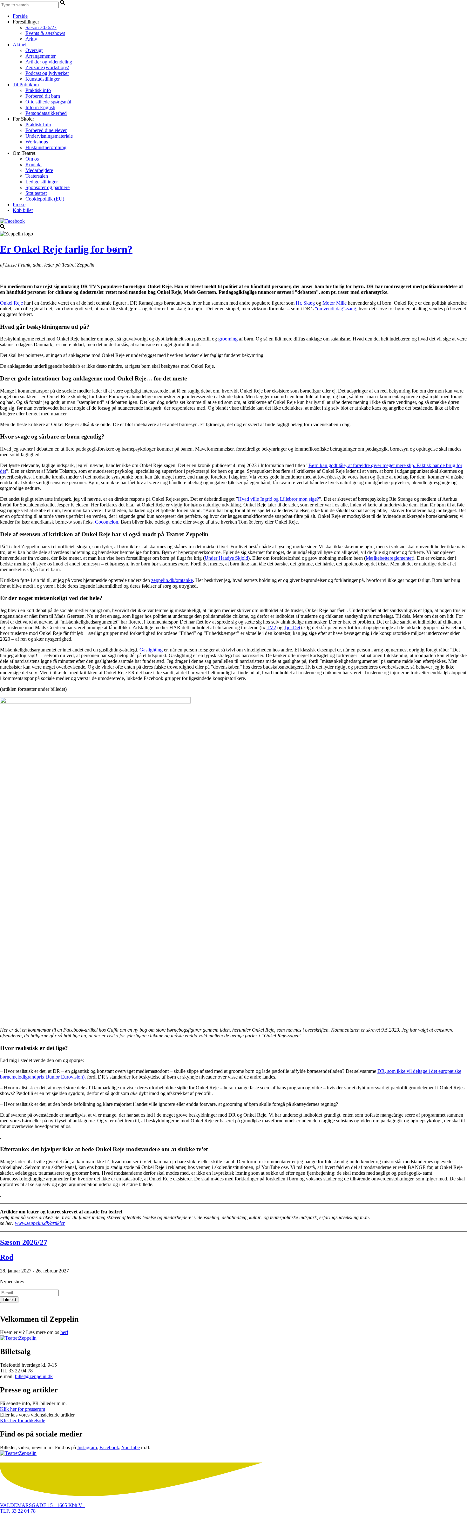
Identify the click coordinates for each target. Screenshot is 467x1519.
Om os (32, 159)
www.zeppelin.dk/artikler (40, 1223)
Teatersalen (36, 176)
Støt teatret (36, 193)
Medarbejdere (39, 170)
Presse (19, 204)
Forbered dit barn (42, 96)
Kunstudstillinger (42, 79)
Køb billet (23, 210)
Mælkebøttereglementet (389, 558)
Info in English (40, 107)
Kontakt (33, 164)
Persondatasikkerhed (46, 113)
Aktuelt (20, 44)
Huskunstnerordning (45, 147)
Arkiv (31, 39)
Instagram (87, 1447)
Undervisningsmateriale (49, 136)
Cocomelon (106, 522)
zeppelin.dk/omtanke (172, 580)
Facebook (109, 1447)
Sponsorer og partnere (47, 187)
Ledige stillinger (41, 181)
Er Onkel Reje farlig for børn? (66, 249)
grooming (228, 338)
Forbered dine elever (46, 130)
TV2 (271, 627)
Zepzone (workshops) (47, 67)
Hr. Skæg (305, 303)
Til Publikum (26, 84)
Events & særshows (45, 33)
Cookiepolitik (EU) (44, 198)
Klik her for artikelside (22, 1420)
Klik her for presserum (22, 1409)
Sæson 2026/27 (41, 27)
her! (64, 1332)
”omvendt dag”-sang (335, 308)
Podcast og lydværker (47, 73)
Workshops (36, 141)
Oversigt (34, 50)
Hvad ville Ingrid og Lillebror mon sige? (278, 499)
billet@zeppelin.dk (34, 1376)
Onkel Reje (11, 303)
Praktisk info (38, 90)
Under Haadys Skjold (226, 558)
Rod (6, 1257)
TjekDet (292, 627)
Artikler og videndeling (48, 61)
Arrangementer (40, 56)
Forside (20, 16)
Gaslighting (151, 649)
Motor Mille (334, 303)
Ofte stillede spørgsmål (48, 101)
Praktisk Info (38, 124)
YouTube (130, 1447)
